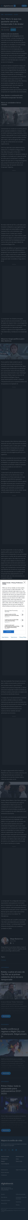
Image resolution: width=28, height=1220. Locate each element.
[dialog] (14, 610)
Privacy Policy (22, 637)
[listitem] (14, 611)
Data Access (14, 637)
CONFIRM (8, 631)
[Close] (24, 582)
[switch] (22, 615)
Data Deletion (5, 637)
